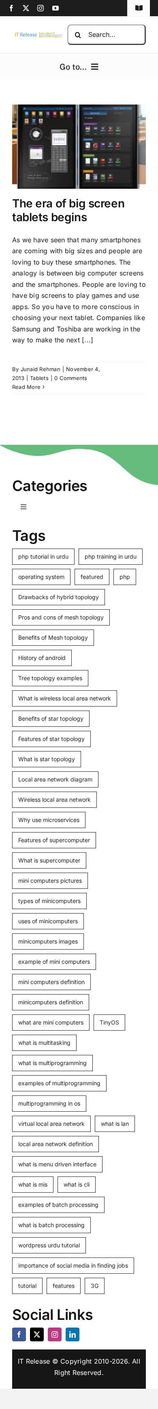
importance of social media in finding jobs (73, 1265)
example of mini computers (54, 961)
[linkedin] (72, 1334)
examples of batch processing (58, 1204)
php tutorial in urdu (43, 556)
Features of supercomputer (54, 840)
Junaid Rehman (40, 369)
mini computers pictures (50, 880)
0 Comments (70, 378)
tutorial (27, 1285)
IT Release (34, 1361)
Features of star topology (51, 738)
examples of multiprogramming (59, 1083)
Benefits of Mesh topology (53, 637)
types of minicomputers (49, 900)
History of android (42, 657)
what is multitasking (44, 1042)
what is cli (77, 1184)
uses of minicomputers (48, 921)
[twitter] (26, 8)
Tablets (39, 378)
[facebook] (11, 8)
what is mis (32, 1184)
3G (94, 1285)
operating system (41, 576)
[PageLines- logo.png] (37, 34)
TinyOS (109, 1022)
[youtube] (55, 8)
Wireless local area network (54, 799)
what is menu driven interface (57, 1164)
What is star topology (46, 759)
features (64, 1285)
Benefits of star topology (50, 718)
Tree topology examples (50, 678)
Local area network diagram (55, 779)
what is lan (115, 1123)
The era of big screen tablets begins (68, 210)
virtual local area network (51, 1123)
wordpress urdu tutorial (49, 1245)
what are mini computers (50, 1022)
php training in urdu (111, 556)
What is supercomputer (49, 860)
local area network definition (55, 1143)
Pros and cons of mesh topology (61, 617)
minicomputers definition (50, 1002)
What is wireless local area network (64, 698)
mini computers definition (51, 981)
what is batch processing (51, 1224)
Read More (26, 387)
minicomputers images (48, 941)
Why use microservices (48, 819)
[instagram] (40, 8)
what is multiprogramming (52, 1062)
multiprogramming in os (49, 1103)
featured (92, 576)
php (125, 576)
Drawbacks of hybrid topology (58, 596)
